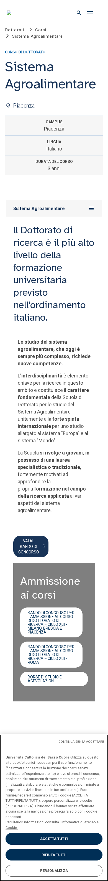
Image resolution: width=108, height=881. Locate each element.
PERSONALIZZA (54, 871)
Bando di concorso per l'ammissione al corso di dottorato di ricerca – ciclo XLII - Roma (51, 655)
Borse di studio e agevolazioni (45, 679)
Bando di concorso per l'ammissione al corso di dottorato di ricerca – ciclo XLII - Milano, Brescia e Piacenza (51, 622)
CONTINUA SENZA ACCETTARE (81, 742)
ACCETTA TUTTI (54, 839)
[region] (54, 807)
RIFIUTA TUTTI (54, 855)
